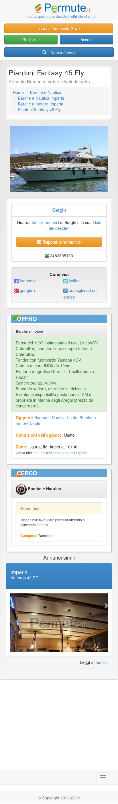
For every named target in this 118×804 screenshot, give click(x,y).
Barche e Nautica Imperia (41, 98)
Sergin (59, 209)
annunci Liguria (74, 452)
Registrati (31, 39)
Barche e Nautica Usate (55, 417)
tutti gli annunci (45, 222)
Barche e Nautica (45, 92)
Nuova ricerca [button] (63, 52)
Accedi (86, 39)
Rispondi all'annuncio (61, 242)
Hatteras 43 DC (24, 578)
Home (18, 92)
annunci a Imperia (47, 452)
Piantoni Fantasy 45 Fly (39, 109)
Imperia (18, 572)
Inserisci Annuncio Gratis (58, 28)
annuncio (99, 662)
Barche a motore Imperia (40, 104)
